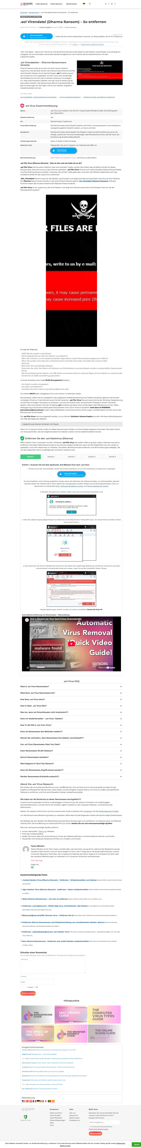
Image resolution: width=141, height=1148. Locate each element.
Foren (52, 1125)
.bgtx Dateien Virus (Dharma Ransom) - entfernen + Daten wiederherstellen (55, 890)
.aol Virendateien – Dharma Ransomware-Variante (38, 97)
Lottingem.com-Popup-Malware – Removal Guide (45, 1084)
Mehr (71, 1109)
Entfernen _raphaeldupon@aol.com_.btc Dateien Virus (45, 932)
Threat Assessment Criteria (97, 486)
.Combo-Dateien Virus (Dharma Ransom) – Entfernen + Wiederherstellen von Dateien (59, 880)
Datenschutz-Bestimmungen (92, 44)
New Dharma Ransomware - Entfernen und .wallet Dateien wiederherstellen (55, 941)
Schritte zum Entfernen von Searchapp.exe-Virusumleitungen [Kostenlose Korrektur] (58, 1076)
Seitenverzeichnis (56, 1113)
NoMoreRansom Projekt (109, 811)
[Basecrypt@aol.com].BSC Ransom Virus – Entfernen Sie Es (48, 915)
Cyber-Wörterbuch (56, 1118)
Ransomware (34, 12)
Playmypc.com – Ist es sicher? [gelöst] (43, 1054)
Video (52, 1123)
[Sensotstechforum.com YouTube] (112, 4)
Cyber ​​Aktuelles (41, 4)
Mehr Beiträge (37, 860)
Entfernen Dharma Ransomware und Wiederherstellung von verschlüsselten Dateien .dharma (63, 922)
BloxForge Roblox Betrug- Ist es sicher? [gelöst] (48, 1071)
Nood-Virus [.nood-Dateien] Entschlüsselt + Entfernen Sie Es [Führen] (51, 1067)
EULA (75, 44)
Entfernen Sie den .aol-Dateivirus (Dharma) (99, 97)
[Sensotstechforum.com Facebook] (109, 4)
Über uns (42, 831)
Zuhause (23, 12)
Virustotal (87, 811)
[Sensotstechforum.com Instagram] (115, 4)
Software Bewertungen (57, 1120)
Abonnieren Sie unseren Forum (64, 158)
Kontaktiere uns (74, 1120)
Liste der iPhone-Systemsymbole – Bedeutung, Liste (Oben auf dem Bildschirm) (55, 1058)
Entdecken (54, 1109)
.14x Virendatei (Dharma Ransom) (93, 181)
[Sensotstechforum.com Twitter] (106, 4)
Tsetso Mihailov (31, 27)
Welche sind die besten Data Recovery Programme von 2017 (56, 1050)
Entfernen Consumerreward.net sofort (44, 1088)
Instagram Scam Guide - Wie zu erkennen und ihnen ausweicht (51, 1063)
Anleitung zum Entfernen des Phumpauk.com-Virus (47, 1080)
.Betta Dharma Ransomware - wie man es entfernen (45, 899)
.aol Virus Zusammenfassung (70, 97)
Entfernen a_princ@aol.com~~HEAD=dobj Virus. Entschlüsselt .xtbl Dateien (55, 906)
